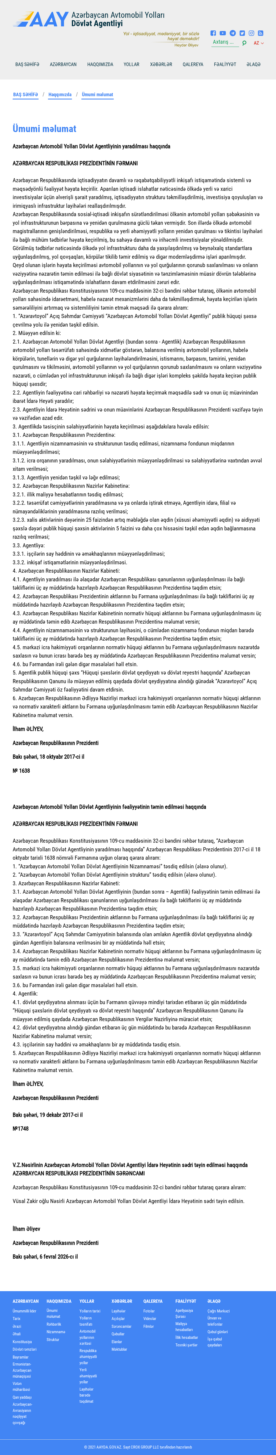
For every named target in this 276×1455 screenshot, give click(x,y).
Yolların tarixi (90, 1311)
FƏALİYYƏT (225, 64)
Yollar (131, 64)
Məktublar (119, 1349)
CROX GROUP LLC (145, 1447)
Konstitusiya (22, 1341)
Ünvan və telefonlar (215, 1321)
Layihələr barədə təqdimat (87, 1395)
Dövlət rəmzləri (24, 1349)
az (257, 43)
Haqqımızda (100, 64)
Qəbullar (118, 1334)
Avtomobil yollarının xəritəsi (87, 1337)
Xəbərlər (161, 64)
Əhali (16, 1334)
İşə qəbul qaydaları (215, 1342)
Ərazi (17, 1326)
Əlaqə (254, 64)
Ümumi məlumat (97, 94)
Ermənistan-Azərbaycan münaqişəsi (22, 1370)
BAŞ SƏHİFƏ (27, 64)
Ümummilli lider (24, 1311)
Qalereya (193, 64)
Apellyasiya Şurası (184, 1313)
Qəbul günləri (218, 1331)
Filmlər (148, 1326)
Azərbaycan (63, 64)
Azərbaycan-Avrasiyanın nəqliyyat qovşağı (22, 1413)
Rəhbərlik (54, 1324)
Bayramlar (21, 1357)
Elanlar (117, 1341)
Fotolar (149, 1311)
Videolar (149, 1318)
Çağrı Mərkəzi (219, 1311)
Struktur (53, 1339)
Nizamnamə (56, 1331)
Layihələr (119, 1311)
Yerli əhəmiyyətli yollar (88, 1375)
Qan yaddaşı (22, 1397)
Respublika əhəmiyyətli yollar (88, 1356)
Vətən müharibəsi (21, 1386)
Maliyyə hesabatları (184, 1326)
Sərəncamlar (122, 1326)
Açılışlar (118, 1318)
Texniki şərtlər (186, 1345)
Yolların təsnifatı (86, 1321)
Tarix (16, 1318)
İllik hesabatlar (186, 1337)
